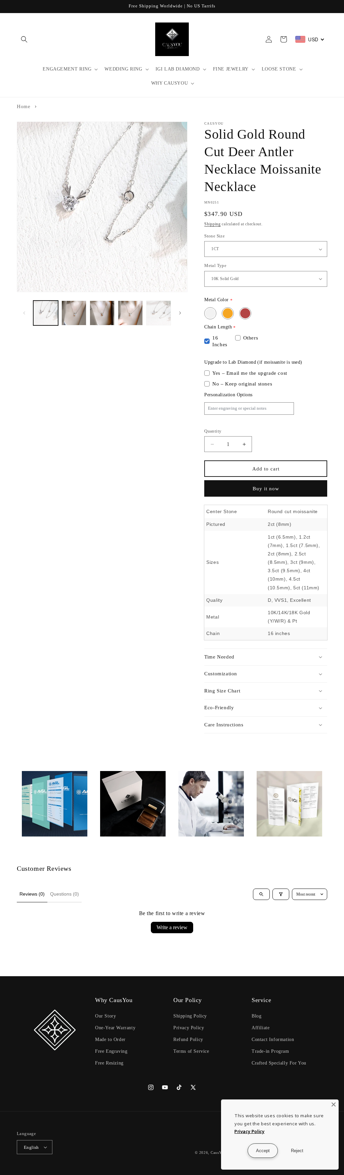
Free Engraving (111, 1051)
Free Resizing (109, 1063)
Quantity (212, 431)
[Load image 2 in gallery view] (73, 313)
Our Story (105, 1016)
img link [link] (31, 775)
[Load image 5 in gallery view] (158, 313)
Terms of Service (191, 1051)
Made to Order (110, 1039)
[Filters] (280, 894)
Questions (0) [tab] (64, 894)
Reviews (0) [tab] (32, 894)
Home (23, 106)
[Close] (333, 1104)
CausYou (218, 1152)
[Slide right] (180, 313)
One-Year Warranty (115, 1027)
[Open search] (261, 894)
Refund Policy (188, 1039)
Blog (256, 1016)
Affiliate (260, 1027)
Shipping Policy (190, 1016)
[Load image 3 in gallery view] (102, 313)
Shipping (212, 224)
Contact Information (273, 1039)
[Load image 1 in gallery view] (45, 313)
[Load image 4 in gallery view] (130, 313)
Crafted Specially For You (279, 1063)
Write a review (172, 927)
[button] (24, 39)
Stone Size (214, 235)
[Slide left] (24, 313)
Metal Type (215, 265)
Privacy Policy (188, 1027)
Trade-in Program (270, 1051)
